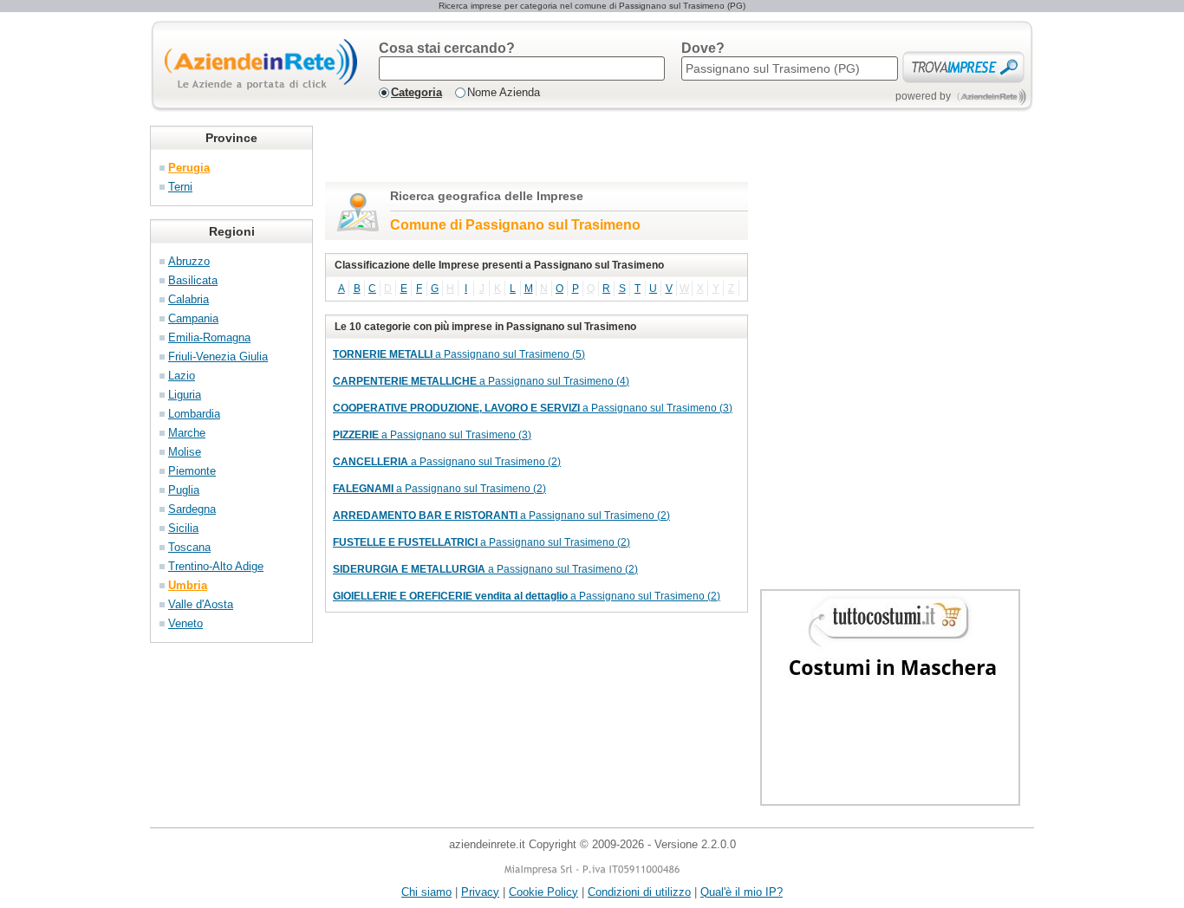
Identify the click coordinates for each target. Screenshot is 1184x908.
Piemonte (192, 470)
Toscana (189, 547)
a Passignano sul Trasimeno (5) (459, 354)
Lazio (181, 375)
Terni (180, 186)
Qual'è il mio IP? (741, 891)
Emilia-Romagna (209, 337)
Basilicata (193, 280)
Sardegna (192, 509)
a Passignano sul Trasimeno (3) (532, 408)
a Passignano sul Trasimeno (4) (481, 381)
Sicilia (183, 528)
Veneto (185, 623)
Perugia (189, 167)
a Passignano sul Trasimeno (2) (447, 462)
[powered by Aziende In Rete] (992, 97)
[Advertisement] (528, 152)
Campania (193, 318)
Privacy (480, 891)
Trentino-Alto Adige (215, 566)
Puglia (183, 489)
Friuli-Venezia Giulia (218, 356)
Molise (184, 451)
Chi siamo (426, 891)
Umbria (187, 585)
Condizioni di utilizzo (639, 891)
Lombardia (194, 413)
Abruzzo (189, 261)
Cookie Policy (543, 891)
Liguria (184, 394)
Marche (186, 432)
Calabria (188, 299)
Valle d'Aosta (200, 604)
